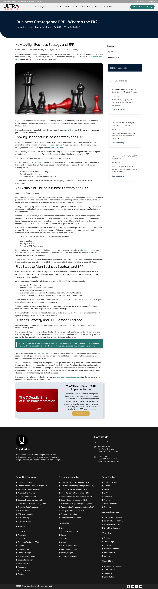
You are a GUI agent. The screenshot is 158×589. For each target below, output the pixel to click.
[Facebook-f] (128, 586)
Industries (54, 7)
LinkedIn (152, 1)
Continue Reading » (118, 109)
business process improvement (69, 377)
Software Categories (67, 7)
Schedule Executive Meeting (142, 7)
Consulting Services (42, 7)
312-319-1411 (140, 1)
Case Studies (80, 7)
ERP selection (39, 162)
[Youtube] (140, 586)
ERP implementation (32, 346)
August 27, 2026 (116, 96)
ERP (69, 130)
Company (90, 7)
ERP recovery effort (42, 353)
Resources (98, 7)
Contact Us (108, 7)
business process (88, 250)
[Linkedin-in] (132, 586)
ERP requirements (56, 147)
